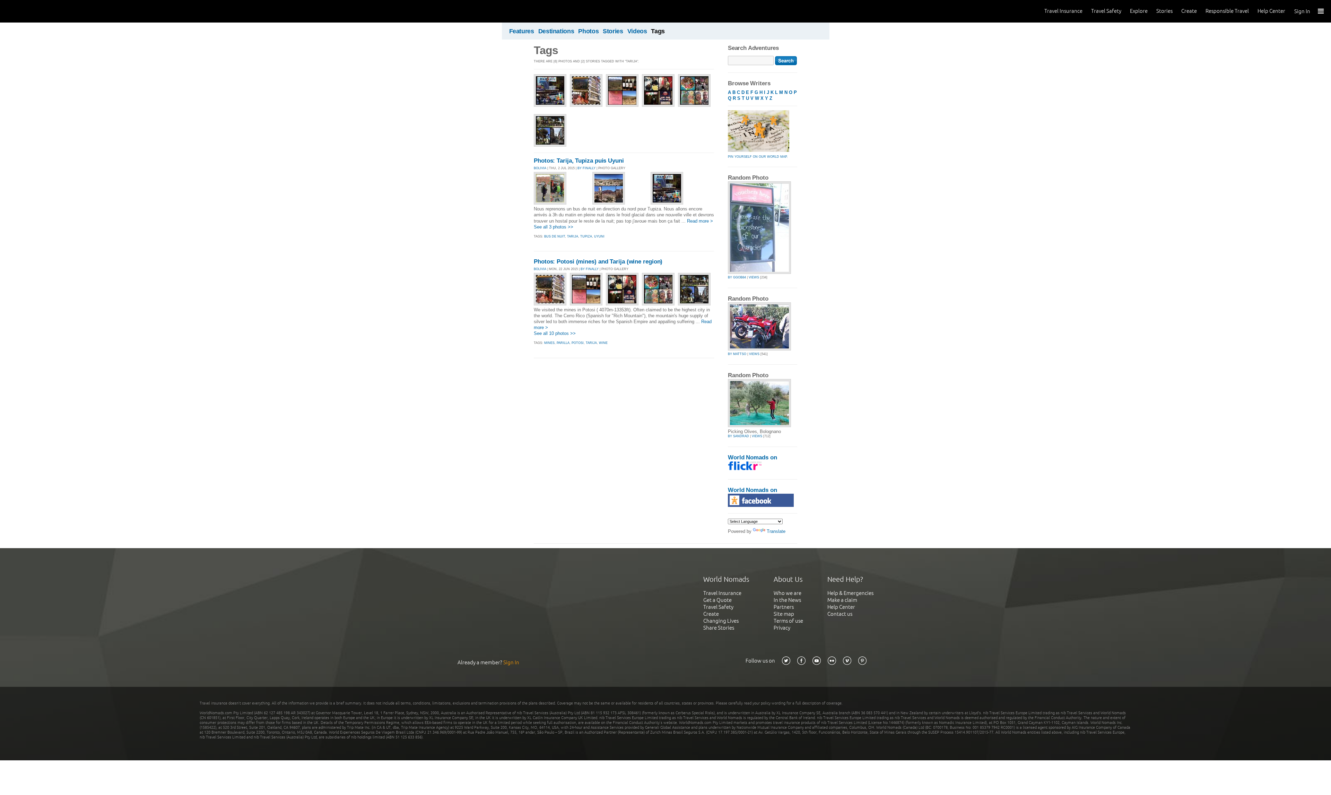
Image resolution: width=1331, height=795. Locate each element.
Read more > (700, 221)
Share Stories (718, 628)
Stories (1164, 11)
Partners (784, 607)
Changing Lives (721, 621)
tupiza (586, 236)
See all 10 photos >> (555, 333)
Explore (1139, 11)
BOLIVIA (540, 168)
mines (549, 343)
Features (521, 31)
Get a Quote (717, 600)
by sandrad (738, 436)
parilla (563, 343)
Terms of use (788, 621)
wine (603, 343)
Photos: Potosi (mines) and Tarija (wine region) (598, 261)
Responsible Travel (1227, 11)
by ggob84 (737, 277)
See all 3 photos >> (553, 227)
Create (1189, 11)
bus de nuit (554, 236)
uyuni (599, 236)
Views (754, 277)
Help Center (1271, 11)
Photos (588, 31)
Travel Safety (1106, 11)
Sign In (1302, 11)
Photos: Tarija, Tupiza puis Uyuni (579, 160)
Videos (637, 31)
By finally (586, 168)
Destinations (556, 31)
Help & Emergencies (850, 593)
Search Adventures (753, 48)
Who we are (787, 593)
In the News (787, 600)
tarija (572, 236)
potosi (578, 343)
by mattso (737, 354)
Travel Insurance (1063, 11)
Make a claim (842, 600)
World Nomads (36, 11)
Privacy (782, 628)
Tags (658, 31)
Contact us (839, 614)
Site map (784, 614)
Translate (776, 531)
